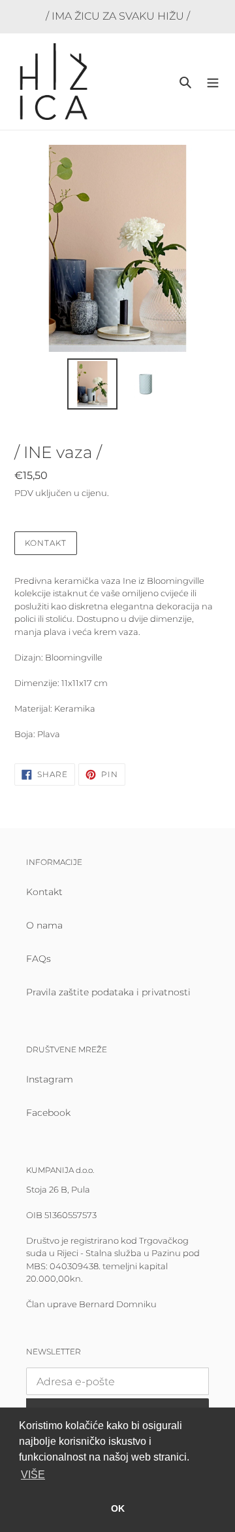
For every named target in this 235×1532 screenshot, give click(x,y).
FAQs (38, 959)
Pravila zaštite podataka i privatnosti (108, 992)
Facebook (48, 1113)
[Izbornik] (213, 81)
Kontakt (46, 543)
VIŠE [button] (33, 1474)
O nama (44, 925)
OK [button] (118, 1508)
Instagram (49, 1079)
